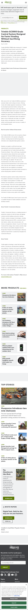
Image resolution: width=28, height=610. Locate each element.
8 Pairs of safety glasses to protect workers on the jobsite (7, 310)
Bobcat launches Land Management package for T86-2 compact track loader (9, 448)
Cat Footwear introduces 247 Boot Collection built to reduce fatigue (8, 323)
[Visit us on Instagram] (16, 574)
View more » (23, 288)
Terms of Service (11, 22)
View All (8, 521)
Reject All (14, 603)
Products (4, 28)
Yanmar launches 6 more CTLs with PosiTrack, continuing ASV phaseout (9, 425)
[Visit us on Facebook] (2, 574)
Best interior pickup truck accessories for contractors (8, 335)
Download (8, 498)
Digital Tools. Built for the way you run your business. (13, 512)
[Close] (26, 584)
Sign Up (5, 567)
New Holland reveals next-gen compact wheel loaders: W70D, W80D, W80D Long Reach (9, 436)
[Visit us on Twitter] (5, 574)
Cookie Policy (17, 595)
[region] (14, 596)
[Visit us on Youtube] (12, 574)
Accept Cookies (14, 607)
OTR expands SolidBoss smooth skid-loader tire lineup (7, 361)
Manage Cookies (14, 598)
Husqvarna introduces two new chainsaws (9, 296)
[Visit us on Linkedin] (9, 574)
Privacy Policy (3, 22)
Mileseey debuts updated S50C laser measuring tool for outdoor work (8, 348)
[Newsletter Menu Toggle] (26, 2)
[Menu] (2, 2)
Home (4, 293)
